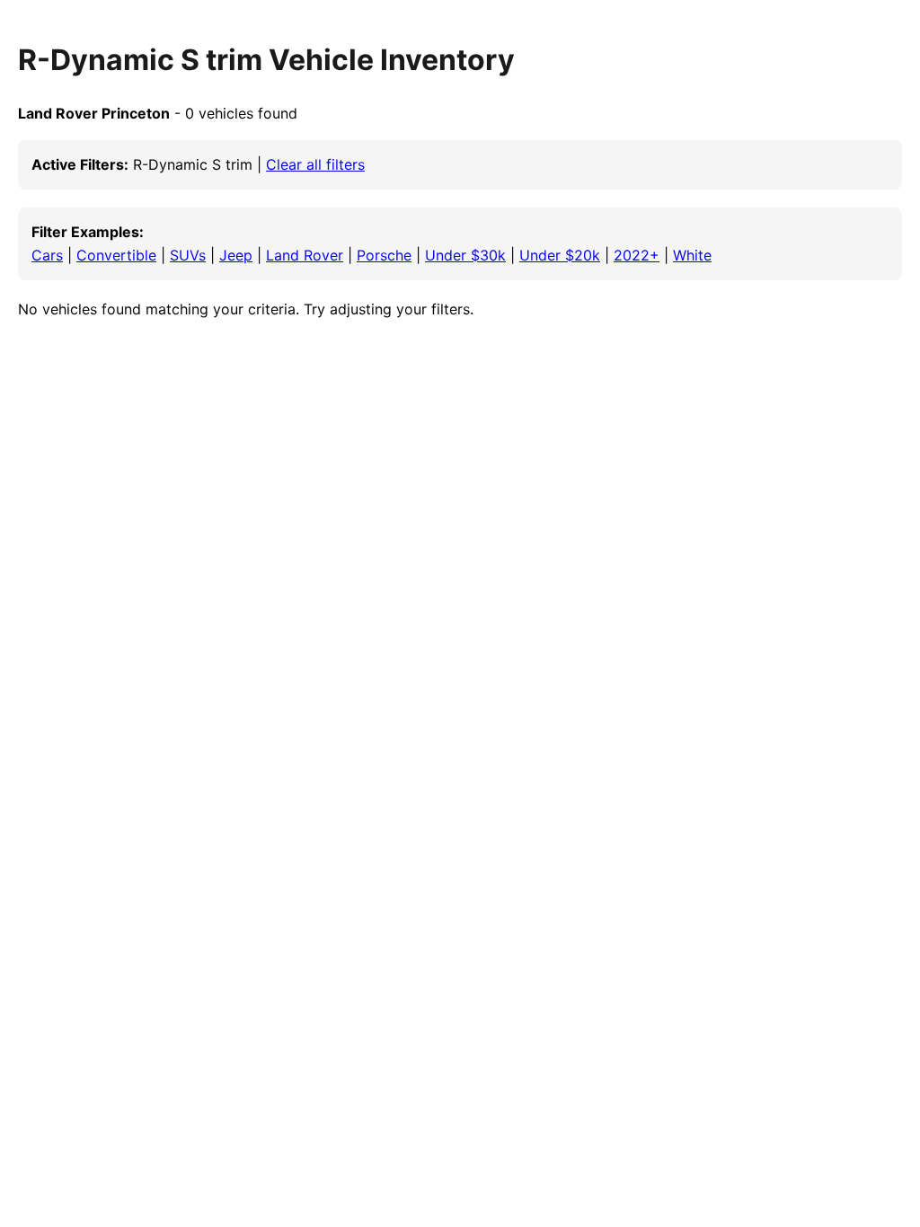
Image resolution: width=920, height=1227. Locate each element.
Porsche (384, 255)
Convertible (116, 255)
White (692, 255)
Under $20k (559, 255)
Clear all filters (315, 164)
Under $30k (465, 255)
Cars (47, 255)
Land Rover (304, 255)
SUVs (188, 255)
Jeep (235, 255)
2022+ (636, 255)
